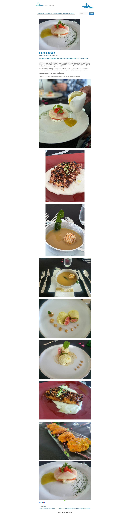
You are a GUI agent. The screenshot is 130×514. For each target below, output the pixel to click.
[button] (91, 13)
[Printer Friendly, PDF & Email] (65, 500)
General (44, 506)
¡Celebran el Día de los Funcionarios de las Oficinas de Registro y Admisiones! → (74, 508)
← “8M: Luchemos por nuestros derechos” (47, 508)
